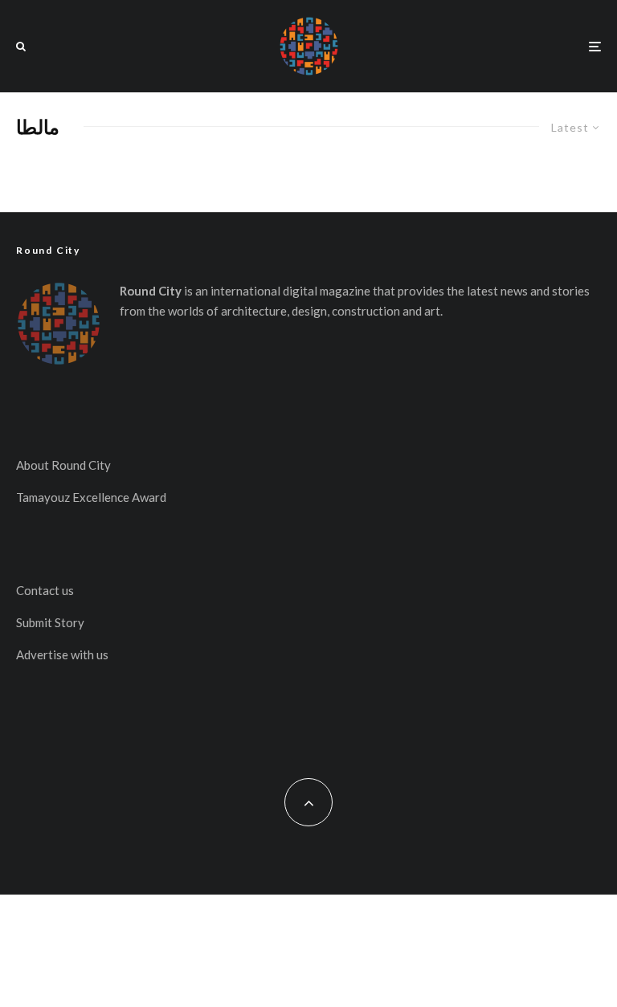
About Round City (63, 465)
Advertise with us (62, 654)
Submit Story (50, 622)
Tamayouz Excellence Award (91, 497)
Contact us (45, 590)
